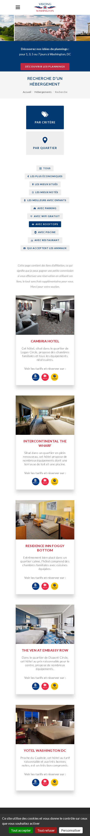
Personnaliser (71, 830)
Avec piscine (46, 232)
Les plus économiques (46, 176)
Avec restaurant (46, 240)
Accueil (27, 92)
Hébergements (43, 92)
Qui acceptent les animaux (46, 248)
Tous (46, 168)
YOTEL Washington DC (45, 750)
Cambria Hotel (45, 341)
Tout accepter (21, 830)
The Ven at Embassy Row (45, 650)
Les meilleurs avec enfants (46, 200)
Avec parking (47, 208)
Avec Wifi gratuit (46, 216)
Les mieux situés (46, 184)
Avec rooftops (46, 224)
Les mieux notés (46, 192)
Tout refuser (46, 830)
